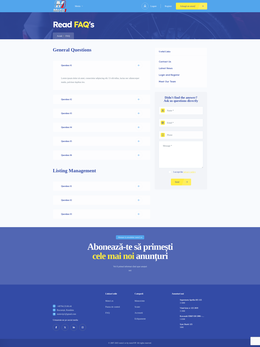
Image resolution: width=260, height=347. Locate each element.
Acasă (59, 36)
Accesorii (139, 313)
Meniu (77, 6)
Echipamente (140, 319)
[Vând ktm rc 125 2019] (175, 310)
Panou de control (112, 307)
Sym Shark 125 (186, 324)
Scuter (137, 307)
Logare (153, 6)
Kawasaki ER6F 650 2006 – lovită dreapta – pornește (191, 316)
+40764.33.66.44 (64, 306)
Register (168, 6)
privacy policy (189, 172)
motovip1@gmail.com (66, 314)
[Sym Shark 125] (175, 326)
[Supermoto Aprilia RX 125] (175, 302)
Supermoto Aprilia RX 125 (191, 300)
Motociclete (140, 301)
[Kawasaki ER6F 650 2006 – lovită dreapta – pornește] (175, 318)
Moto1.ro (109, 301)
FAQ (107, 313)
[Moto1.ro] (60, 6)
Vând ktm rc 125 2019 (189, 308)
